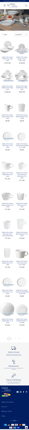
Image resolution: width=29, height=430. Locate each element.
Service (4, 406)
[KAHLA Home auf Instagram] (20, 392)
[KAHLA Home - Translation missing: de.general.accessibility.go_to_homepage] (13, 5)
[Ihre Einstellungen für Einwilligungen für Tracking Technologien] (26, 427)
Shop (3, 416)
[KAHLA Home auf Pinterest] (26, 392)
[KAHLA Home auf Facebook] (23, 392)
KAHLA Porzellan (8, 402)
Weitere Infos (7, 411)
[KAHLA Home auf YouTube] (17, 392)
